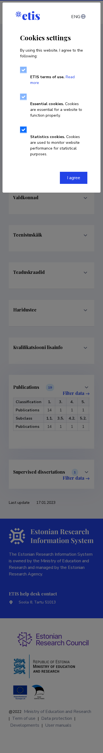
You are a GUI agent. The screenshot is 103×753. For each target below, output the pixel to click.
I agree (73, 178)
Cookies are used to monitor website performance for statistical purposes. (55, 145)
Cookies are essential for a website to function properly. (56, 109)
